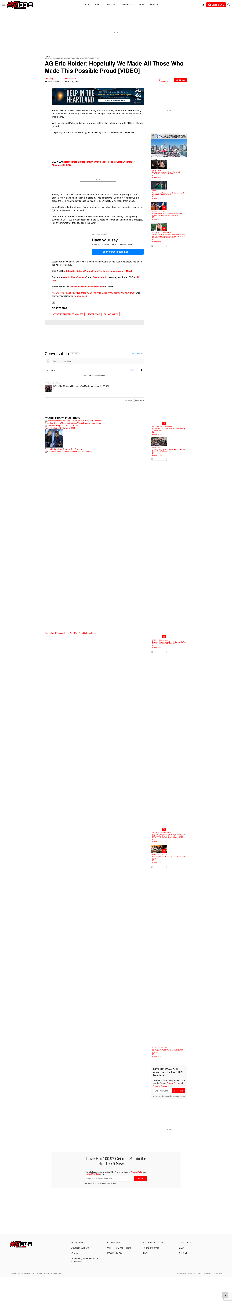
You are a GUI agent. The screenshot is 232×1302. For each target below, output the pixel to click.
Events (141, 5)
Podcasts (111, 5)
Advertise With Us (80, 1248)
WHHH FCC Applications (119, 1248)
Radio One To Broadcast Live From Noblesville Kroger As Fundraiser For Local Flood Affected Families (167, 1050)
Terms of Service (160, 1086)
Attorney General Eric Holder (68, 314)
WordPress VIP (194, 1273)
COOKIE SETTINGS (153, 1242)
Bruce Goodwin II (164, 212)
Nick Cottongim (162, 1047)
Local (154, 1047)
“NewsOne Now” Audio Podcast (86, 286)
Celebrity (155, 233)
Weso (159, 170)
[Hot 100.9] (21, 1246)
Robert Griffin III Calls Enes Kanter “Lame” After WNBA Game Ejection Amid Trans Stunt (167, 214)
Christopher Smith (163, 855)
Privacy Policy (173, 1083)
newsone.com (80, 295)
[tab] (51, 370)
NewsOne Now (78, 277)
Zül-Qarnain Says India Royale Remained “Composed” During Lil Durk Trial (166, 172)
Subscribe (178, 1090)
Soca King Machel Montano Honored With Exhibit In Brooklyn (169, 857)
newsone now (93, 314)
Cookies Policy (114, 1242)
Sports (154, 212)
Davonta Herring (168, 426)
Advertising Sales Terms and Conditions (85, 1260)
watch (66, 277)
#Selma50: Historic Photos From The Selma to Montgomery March (98, 270)
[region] (94, 377)
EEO (181, 1248)
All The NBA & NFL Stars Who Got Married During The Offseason (168, 429)
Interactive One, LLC (34, 1273)
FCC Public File (114, 1253)
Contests (127, 5)
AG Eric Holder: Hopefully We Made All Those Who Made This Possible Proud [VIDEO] (93, 292)
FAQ (145, 1253)
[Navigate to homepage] (20, 5)
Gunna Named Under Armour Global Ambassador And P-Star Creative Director (168, 193)
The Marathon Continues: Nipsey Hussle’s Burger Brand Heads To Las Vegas (168, 450)
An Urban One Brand (213, 1273)
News (87, 5)
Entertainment (157, 426)
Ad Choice (186, 1242)
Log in (134, 353)
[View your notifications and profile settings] (203, 4)
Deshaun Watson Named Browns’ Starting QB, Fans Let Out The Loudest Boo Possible (169, 642)
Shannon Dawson (166, 233)
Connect (153, 5)
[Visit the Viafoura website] (139, 401)
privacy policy (179, 1096)
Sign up (139, 353)
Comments (163, 81)
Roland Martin (100, 277)
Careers (75, 1253)
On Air (97, 5)
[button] (116, 56)
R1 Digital (183, 1253)
